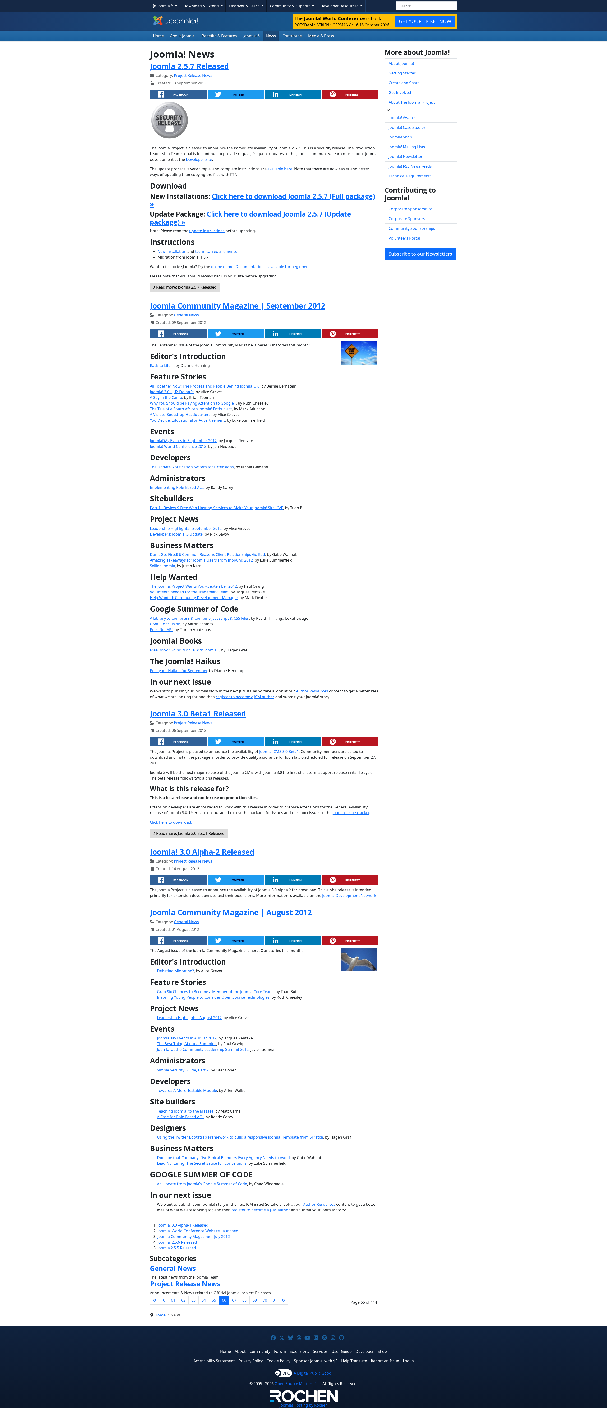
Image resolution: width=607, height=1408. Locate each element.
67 (234, 1300)
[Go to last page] (283, 1300)
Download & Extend (201, 6)
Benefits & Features (219, 35)
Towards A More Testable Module (187, 1090)
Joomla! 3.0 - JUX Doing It (172, 391)
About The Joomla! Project (412, 102)
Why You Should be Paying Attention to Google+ (193, 403)
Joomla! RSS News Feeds (410, 166)
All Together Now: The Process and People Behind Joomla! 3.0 (204, 386)
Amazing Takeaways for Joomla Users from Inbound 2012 (201, 560)
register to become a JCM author (245, 696)
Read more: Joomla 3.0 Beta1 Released (190, 833)
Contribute (292, 35)
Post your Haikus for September (178, 670)
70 (265, 1300)
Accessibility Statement (214, 1360)
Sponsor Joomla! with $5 (315, 1360)
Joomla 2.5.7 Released (189, 66)
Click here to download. (171, 822)
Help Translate (354, 1360)
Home (158, 35)
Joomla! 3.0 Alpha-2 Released (202, 852)
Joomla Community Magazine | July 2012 (193, 1236)
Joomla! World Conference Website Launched (197, 1230)
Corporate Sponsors (407, 218)
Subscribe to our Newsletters (420, 254)
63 (193, 1300)
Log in (408, 1360)
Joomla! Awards (402, 117)
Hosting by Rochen (304, 1405)
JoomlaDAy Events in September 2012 (183, 440)
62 (183, 1300)
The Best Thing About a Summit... (186, 1043)
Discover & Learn (245, 6)
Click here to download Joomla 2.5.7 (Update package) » (250, 217)
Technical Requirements (410, 176)
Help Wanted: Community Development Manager (194, 597)
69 (255, 1300)
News (271, 35)
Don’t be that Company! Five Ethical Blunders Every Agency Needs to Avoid (223, 1157)
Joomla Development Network (349, 895)
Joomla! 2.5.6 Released (177, 1242)
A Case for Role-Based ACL (180, 1116)
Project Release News (193, 75)
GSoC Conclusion (165, 624)
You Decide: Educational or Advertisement (187, 420)
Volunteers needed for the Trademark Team (189, 592)
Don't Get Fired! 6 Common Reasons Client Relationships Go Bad (207, 554)
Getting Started (402, 73)
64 (204, 1300)
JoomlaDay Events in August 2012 (186, 1038)
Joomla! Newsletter (406, 156)
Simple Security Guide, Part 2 (183, 1070)
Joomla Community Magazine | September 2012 (237, 305)
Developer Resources (339, 6)
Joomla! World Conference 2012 (178, 446)
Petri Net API (161, 629)
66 (224, 1300)
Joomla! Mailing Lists (407, 146)
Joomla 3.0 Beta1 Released (198, 713)
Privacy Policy (251, 1360)
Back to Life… (162, 365)
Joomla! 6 (251, 35)
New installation (171, 251)
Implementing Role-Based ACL (177, 487)
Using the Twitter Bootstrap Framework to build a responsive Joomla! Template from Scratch (240, 1137)
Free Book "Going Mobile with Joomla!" (184, 650)
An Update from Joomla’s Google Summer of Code (202, 1183)
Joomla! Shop (400, 137)
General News (186, 315)
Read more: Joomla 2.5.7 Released (185, 287)
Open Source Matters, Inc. (298, 1383)
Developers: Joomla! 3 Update (176, 534)
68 (244, 1300)
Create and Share (404, 82)
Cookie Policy (278, 1360)
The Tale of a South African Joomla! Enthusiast (191, 408)
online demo (222, 266)
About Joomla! (182, 35)
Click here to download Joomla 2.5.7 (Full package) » (262, 200)
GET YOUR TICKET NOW (425, 21)
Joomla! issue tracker (350, 812)
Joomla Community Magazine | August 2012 (231, 912)
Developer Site (199, 159)
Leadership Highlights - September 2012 (186, 528)
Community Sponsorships (412, 228)
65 (214, 1300)
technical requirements (216, 251)
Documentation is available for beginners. (273, 266)
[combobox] (426, 5)
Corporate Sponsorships (411, 209)
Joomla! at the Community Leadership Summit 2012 (203, 1049)
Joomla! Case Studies (407, 127)
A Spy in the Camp (166, 397)
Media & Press (321, 35)
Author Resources (312, 691)
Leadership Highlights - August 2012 (189, 1017)
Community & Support (290, 6)
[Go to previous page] (164, 1300)
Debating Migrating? (175, 971)
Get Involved (400, 92)
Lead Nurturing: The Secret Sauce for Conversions (202, 1163)
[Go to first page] (155, 1300)
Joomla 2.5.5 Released (176, 1248)
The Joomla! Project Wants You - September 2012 (193, 586)
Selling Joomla (162, 565)
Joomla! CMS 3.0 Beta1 (279, 751)
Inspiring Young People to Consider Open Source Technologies (213, 997)
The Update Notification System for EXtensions (192, 467)
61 (173, 1300)
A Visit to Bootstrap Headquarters (180, 414)
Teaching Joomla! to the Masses (185, 1111)
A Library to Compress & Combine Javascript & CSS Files (199, 618)
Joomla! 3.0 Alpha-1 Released (182, 1225)
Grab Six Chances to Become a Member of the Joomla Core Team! (215, 991)
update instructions (207, 230)
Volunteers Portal (404, 238)
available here (279, 168)
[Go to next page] (274, 1300)
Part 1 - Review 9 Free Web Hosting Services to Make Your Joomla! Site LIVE (216, 507)
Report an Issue (385, 1360)
